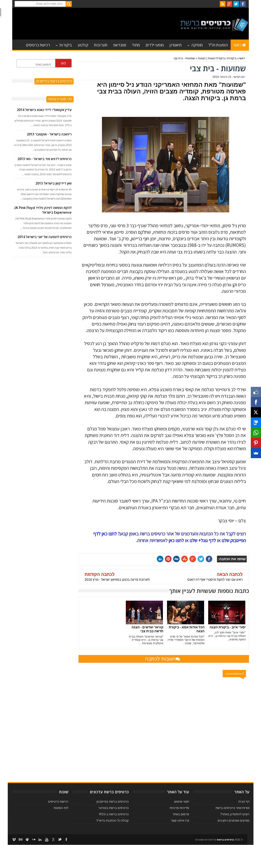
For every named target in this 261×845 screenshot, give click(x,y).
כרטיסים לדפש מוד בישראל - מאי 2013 (45, 159)
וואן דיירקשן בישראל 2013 (53, 183)
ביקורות (66, 44)
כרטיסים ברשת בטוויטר (113, 808)
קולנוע (83, 44)
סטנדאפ (119, 44)
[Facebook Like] (256, 392)
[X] (256, 412)
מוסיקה (197, 44)
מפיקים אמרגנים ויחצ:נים (233, 820)
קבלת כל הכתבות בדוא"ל (112, 820)
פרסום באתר (181, 814)
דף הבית (243, 801)
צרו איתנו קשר (180, 820)
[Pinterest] (256, 443)
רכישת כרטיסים (38, 44)
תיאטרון (175, 44)
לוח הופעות (61, 808)
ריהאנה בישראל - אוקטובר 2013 (49, 134)
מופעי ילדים (155, 44)
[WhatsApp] (256, 433)
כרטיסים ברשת (225, 839)
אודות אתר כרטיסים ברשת (232, 808)
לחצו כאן (176, 540)
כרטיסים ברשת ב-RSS (114, 814)
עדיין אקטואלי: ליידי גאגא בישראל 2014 (44, 110)
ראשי (237, 44)
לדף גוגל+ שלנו (203, 540)
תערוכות (100, 44)
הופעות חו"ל (218, 44)
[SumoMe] (256, 453)
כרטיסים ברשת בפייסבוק (112, 801)
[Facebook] (256, 402)
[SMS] (256, 422)
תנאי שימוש (181, 801)
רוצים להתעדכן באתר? (234, 814)
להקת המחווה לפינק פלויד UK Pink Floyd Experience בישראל (43, 210)
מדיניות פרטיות (179, 808)
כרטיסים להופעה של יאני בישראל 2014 (45, 237)
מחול (136, 44)
